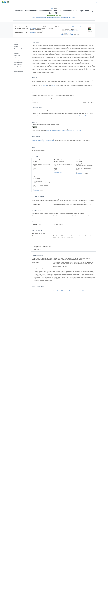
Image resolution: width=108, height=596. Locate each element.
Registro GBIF (16, 53)
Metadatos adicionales (18, 71)
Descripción (16, 42)
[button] (99, 2)
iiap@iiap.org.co (36, 190)
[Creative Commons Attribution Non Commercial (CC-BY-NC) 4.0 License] (35, 127)
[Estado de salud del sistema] (96, 2)
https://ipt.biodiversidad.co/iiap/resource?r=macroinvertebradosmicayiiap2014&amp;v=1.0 (82, 26)
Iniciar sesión (103, 2)
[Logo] (5, 2)
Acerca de (56, 2)
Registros (16, 44)
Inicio (49, 2)
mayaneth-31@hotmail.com (38, 170)
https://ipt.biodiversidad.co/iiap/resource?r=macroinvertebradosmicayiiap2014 (68, 290)
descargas (44, 85)
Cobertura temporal (18, 64)
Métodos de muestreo (18, 69)
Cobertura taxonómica (18, 62)
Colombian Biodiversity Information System (41, 142)
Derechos (16, 51)
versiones (53, 85)
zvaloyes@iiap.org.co (80, 173)
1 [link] (88, 102)
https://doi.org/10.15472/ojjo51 (80, 115)
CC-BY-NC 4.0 (68, 33)
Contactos (16, 57)
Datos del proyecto (17, 66)
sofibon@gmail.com (58, 172)
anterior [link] (84, 102)
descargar (33, 28)
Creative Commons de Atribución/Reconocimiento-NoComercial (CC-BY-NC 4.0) (63, 130)
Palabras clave (17, 55)
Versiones (16, 46)
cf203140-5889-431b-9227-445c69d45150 (74, 28)
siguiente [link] (92, 102)
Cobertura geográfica (18, 60)
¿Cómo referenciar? (18, 48)
